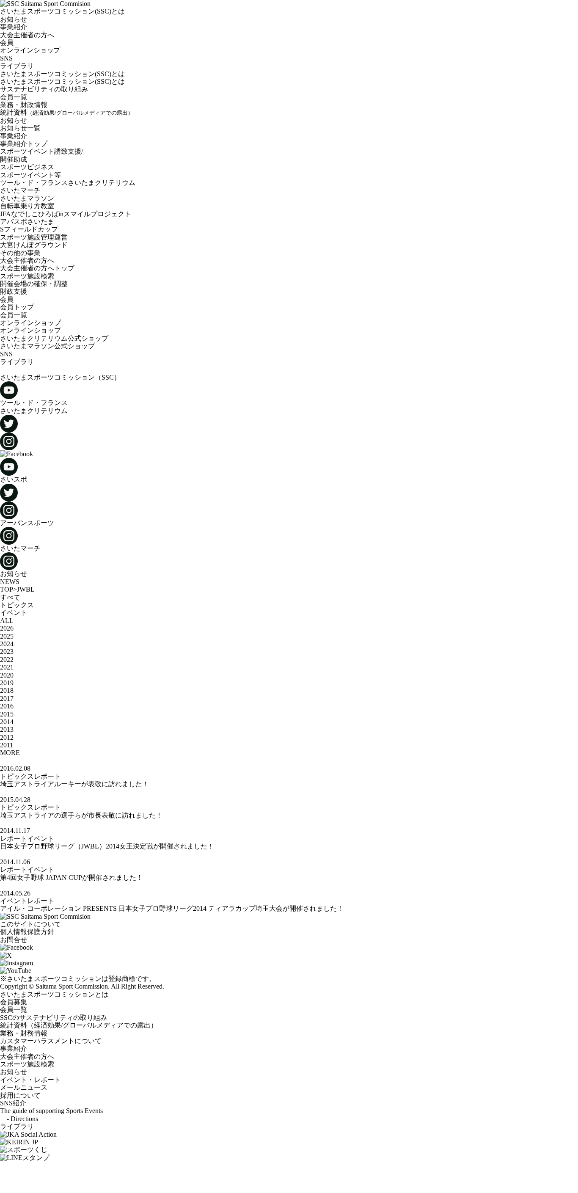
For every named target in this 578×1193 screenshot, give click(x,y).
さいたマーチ (20, 190)
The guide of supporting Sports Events (51, 1110)
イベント (13, 612)
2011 (6, 745)
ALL (7, 620)
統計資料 (66, 112)
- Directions (19, 1118)
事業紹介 (13, 136)
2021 (7, 667)
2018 (7, 690)
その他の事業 (20, 252)
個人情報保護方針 (27, 931)
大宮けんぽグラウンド (34, 244)
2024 (7, 643)
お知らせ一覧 (20, 128)
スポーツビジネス (27, 167)
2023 (7, 651)
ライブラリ (17, 65)
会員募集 (13, 1002)
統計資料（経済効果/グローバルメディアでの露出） (78, 1025)
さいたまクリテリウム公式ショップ (57, 338)
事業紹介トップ (23, 143)
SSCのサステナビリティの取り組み (53, 1017)
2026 (7, 628)
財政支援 (13, 291)
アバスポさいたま (27, 221)
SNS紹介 (13, 1103)
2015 (7, 714)
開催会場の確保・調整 (34, 283)
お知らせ (13, 120)
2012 (7, 737)
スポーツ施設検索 (27, 276)
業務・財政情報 (23, 104)
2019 (7, 682)
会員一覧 (13, 97)
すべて (10, 597)
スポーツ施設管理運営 (34, 237)
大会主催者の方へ (27, 260)
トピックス (17, 605)
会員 (7, 299)
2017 (7, 698)
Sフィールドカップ (29, 229)
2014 (7, 721)
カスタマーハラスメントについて (51, 1040)
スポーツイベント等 (30, 175)
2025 (7, 636)
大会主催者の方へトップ (37, 268)
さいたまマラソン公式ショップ (47, 346)
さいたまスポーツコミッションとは (54, 994)
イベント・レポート (30, 1079)
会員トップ (17, 307)
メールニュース (23, 1087)
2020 (7, 675)
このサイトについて (30, 924)
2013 (7, 729)
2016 (7, 706)
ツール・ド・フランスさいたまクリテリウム (67, 182)
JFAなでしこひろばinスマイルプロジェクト (65, 214)
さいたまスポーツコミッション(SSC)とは (62, 73)
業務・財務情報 (23, 1033)
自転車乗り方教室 (27, 205)
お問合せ (13, 939)
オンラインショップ (30, 322)
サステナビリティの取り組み (44, 89)
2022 (7, 659)
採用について (20, 1095)
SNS (6, 58)
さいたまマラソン (27, 198)
